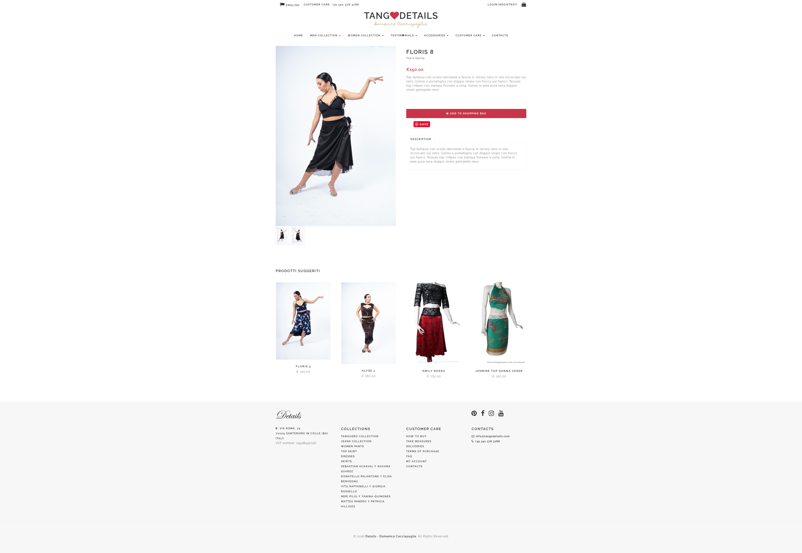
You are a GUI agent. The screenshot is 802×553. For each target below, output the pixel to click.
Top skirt (349, 451)
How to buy (416, 436)
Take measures (418, 441)
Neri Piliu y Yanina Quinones (366, 496)
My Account (416, 461)
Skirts (346, 461)
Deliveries (415, 446)
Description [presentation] (420, 139)
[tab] (420, 139)
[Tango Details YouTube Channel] (501, 413)
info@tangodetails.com (493, 436)
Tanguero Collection (360, 436)
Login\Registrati (502, 4)
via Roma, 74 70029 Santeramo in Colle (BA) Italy (302, 433)
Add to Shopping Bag (468, 113)
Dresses (348, 456)
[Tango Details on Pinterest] (474, 413)
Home (298, 35)
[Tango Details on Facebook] (483, 413)
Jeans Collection (356, 441)
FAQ (409, 456)
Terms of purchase (422, 451)
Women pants (352, 446)
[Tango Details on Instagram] (491, 413)
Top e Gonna (415, 58)
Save (424, 124)
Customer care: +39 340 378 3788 (331, 4)
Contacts (500, 35)
